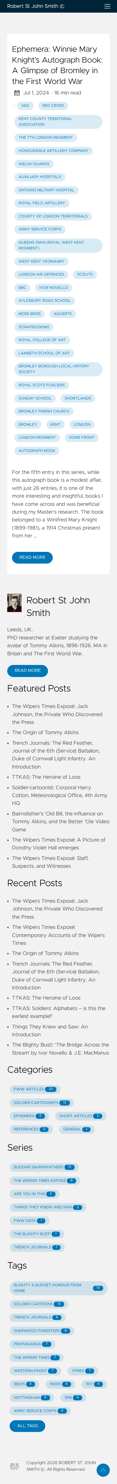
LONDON (82, 425)
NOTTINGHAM (30, 1398)
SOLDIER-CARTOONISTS (40, 1103)
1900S (59, 1384)
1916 (71, 1398)
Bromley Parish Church (44, 411)
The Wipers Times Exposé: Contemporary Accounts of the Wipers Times (58, 935)
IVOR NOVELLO (53, 288)
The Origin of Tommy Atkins (45, 732)
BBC (22, 288)
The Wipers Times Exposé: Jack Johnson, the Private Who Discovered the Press (57, 714)
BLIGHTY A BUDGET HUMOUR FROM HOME (57, 1288)
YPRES (81, 1371)
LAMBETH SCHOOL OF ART (44, 353)
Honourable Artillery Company (53, 151)
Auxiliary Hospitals (40, 177)
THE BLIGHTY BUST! (35, 1234)
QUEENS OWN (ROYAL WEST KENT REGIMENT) (51, 245)
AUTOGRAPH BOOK (37, 451)
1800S (23, 1384)
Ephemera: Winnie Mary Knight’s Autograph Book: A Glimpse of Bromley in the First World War (57, 66)
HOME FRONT (82, 438)
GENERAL (75, 1129)
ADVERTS (63, 314)
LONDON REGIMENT (37, 438)
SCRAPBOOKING (34, 327)
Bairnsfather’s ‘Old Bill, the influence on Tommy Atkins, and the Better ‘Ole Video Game (61, 822)
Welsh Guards (34, 164)
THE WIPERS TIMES (35, 1358)
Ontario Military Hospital (46, 190)
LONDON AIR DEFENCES (41, 275)
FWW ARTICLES (33, 1089)
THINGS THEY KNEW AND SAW (46, 1207)
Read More (32, 557)
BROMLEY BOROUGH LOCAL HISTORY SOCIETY (54, 369)
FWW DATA (28, 1221)
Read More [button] (27, 671)
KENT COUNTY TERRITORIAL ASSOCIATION (45, 122)
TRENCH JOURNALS (35, 1247)
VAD (25, 106)
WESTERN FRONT (34, 1371)
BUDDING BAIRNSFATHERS (42, 1167)
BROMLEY (28, 425)
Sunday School (35, 398)
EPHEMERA (27, 1116)
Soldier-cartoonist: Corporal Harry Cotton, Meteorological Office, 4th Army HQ (59, 795)
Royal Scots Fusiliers (42, 385)
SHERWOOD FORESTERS (40, 1331)
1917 (93, 1384)
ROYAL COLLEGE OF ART (42, 340)
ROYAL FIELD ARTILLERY (42, 203)
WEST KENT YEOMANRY (41, 262)
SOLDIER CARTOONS (37, 1304)
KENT (55, 425)
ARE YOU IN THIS (33, 1194)
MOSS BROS (30, 314)
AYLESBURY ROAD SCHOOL (45, 301)
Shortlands (78, 398)
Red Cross (53, 106)
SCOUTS (85, 275)
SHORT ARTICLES (79, 1116)
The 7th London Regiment (46, 138)
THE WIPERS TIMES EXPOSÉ (43, 1181)
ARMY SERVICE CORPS (40, 229)
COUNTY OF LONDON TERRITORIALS (53, 216)
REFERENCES (29, 1129)
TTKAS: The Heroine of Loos (46, 777)
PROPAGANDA (31, 1344)
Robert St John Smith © (35, 6)
